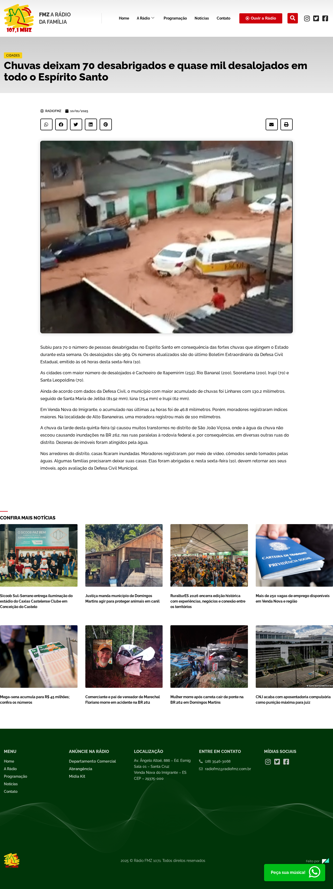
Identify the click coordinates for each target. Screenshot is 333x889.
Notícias (202, 18)
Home (124, 18)
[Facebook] (325, 18)
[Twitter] (316, 18)
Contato (223, 18)
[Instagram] (307, 18)
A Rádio (143, 18)
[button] (292, 18)
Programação (175, 18)
